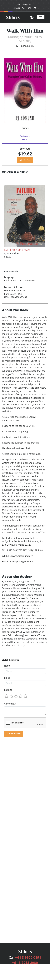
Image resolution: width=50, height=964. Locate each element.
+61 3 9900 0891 (25, 4)
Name (7, 665)
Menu (40, 17)
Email (7, 677)
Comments (10, 703)
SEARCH (18, 8)
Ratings (8, 689)
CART (30, 8)
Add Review (10, 660)
